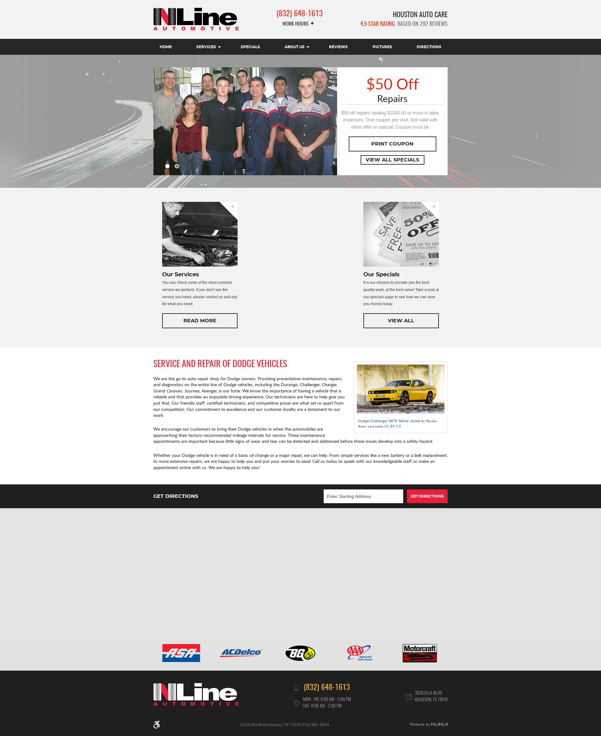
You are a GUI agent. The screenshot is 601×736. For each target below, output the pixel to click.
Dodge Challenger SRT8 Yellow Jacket (389, 421)
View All (401, 320)
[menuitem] (165, 47)
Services (206, 47)
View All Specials (392, 159)
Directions (429, 47)
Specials (250, 47)
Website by (428, 724)
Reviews (338, 47)
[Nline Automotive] (196, 19)
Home (166, 47)
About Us (295, 47)
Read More (199, 320)
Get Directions (427, 496)
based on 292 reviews (404, 24)
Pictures (382, 47)
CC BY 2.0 (392, 426)
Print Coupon (392, 143)
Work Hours (295, 24)
